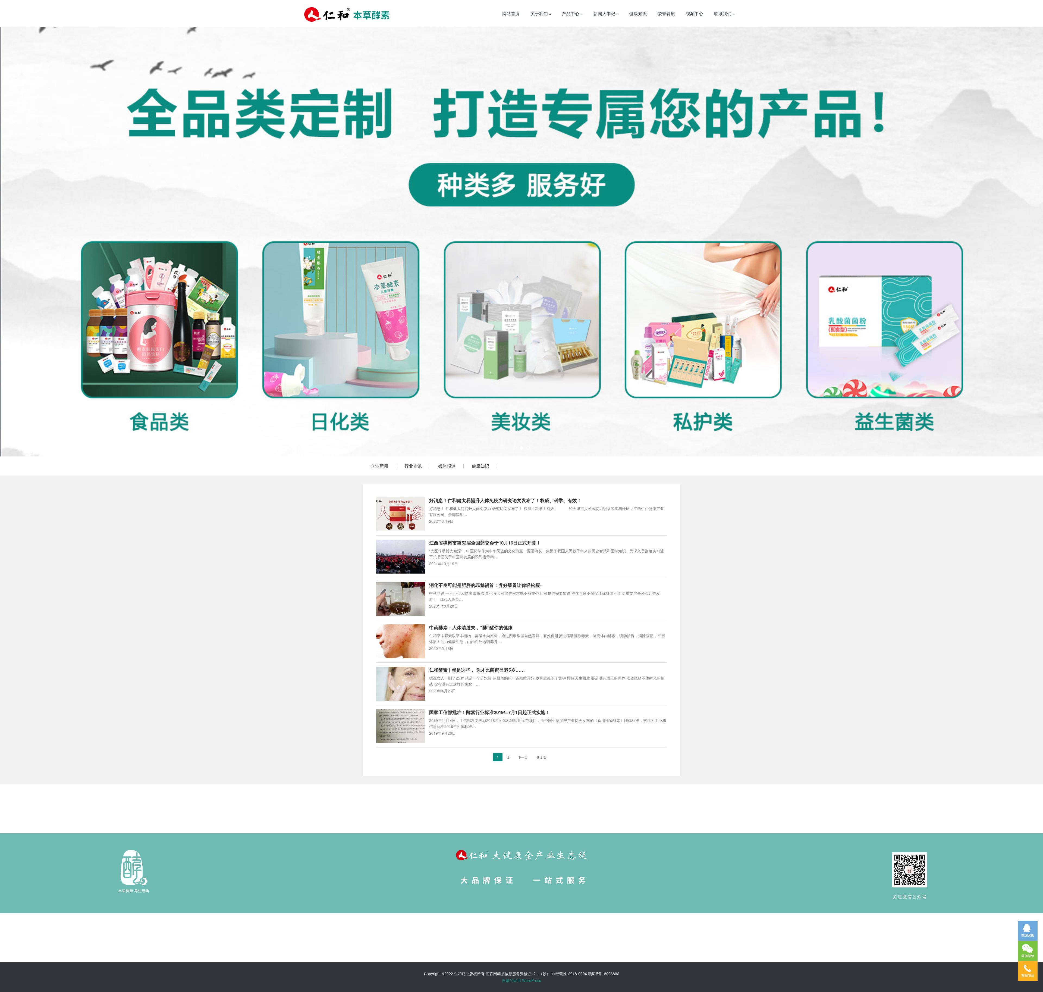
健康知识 (638, 13)
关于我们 (539, 13)
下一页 (523, 757)
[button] (78, 241)
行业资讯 (413, 466)
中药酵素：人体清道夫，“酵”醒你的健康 (471, 627)
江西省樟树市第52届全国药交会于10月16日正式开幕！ (485, 542)
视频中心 (694, 13)
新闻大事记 (604, 13)
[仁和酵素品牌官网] (346, 13)
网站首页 (511, 13)
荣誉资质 (666, 13)
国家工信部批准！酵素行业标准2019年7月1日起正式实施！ (489, 712)
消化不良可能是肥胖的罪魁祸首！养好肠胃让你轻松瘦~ (486, 585)
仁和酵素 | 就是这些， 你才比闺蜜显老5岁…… (477, 669)
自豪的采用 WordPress (521, 980)
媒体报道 (446, 466)
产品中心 (571, 13)
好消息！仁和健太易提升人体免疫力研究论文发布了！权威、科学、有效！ (505, 500)
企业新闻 (379, 466)
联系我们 (723, 13)
